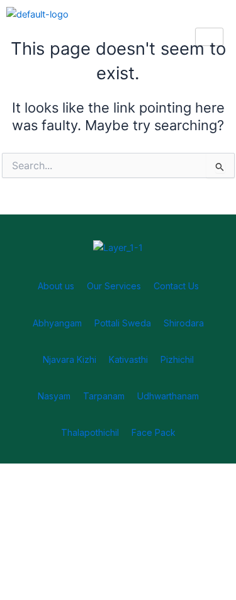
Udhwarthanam (168, 396)
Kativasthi (128, 359)
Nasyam (54, 396)
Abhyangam (57, 323)
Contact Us (176, 286)
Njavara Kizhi (69, 359)
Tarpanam (104, 396)
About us (56, 286)
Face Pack (154, 432)
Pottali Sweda (122, 323)
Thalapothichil (90, 432)
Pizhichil (177, 359)
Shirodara (184, 323)
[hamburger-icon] (209, 37)
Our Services (114, 286)
